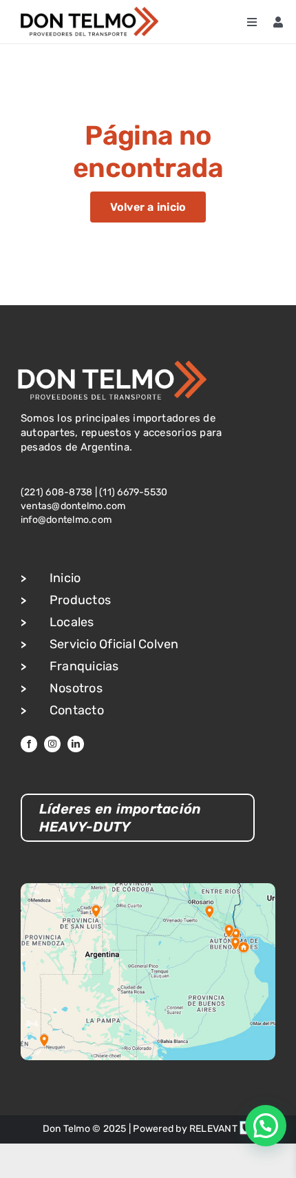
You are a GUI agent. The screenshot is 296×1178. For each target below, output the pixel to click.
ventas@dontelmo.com (73, 506)
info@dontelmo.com (66, 520)
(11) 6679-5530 (133, 492)
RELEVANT (214, 1129)
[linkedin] (75, 744)
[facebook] (29, 744)
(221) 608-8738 (56, 492)
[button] (265, 1125)
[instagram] (52, 744)
